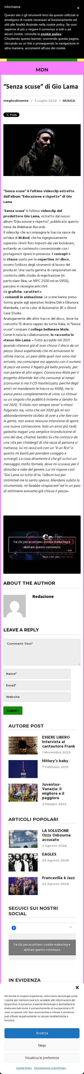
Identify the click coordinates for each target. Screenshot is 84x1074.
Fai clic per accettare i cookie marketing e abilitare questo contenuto (42, 545)
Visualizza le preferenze (42, 1058)
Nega (42, 1045)
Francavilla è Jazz (58, 878)
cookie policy (51, 34)
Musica (69, 100)
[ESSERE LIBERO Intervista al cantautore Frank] (23, 745)
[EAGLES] (23, 862)
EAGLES (49, 854)
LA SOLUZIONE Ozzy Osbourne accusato (56, 835)
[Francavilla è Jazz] (23, 886)
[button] (77, 987)
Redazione (43, 596)
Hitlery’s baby (55, 761)
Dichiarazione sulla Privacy (50, 1068)
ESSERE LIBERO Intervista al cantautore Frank (58, 742)
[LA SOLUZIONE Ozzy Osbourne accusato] (23, 839)
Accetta (42, 1033)
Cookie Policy (24, 1068)
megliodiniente (15, 100)
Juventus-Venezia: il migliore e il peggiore (53, 792)
